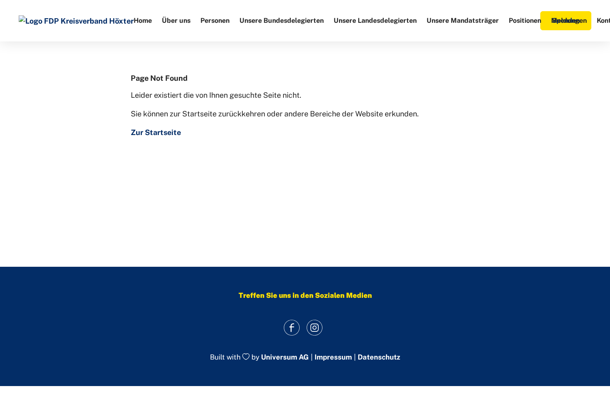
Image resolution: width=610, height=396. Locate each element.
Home (143, 20)
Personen (214, 20)
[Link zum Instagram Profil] (314, 327)
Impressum (333, 357)
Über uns (176, 20)
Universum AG (285, 357)
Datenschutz (379, 357)
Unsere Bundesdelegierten (281, 20)
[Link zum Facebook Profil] (291, 327)
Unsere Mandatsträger (463, 20)
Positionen (525, 20)
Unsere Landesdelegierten (375, 20)
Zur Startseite (156, 132)
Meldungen (569, 20)
